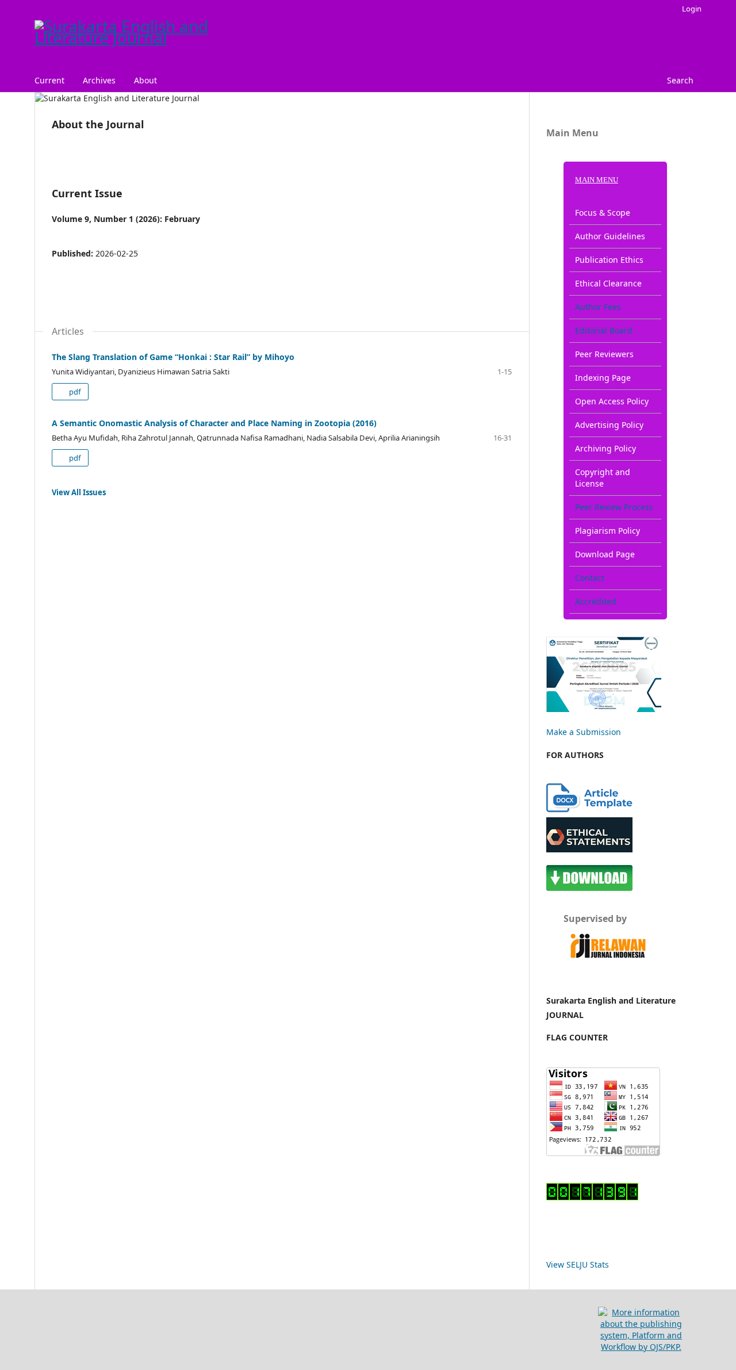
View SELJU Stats (577, 1264)
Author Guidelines (610, 236)
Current (49, 80)
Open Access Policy (612, 401)
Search (680, 80)
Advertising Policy (609, 424)
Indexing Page (603, 377)
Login (692, 8)
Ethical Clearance (608, 283)
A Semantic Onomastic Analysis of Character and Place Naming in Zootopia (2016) (214, 423)
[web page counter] (592, 1197)
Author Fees (598, 306)
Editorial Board (603, 330)
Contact (589, 577)
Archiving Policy (605, 448)
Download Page (605, 554)
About (145, 80)
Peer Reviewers (604, 354)
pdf (73, 391)
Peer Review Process (614, 507)
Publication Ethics (609, 259)
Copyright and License (602, 477)
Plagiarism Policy (607, 530)
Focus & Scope (602, 212)
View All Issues (79, 492)
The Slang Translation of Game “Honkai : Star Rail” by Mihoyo (173, 356)
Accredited (595, 601)
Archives (99, 80)
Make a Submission (583, 731)
